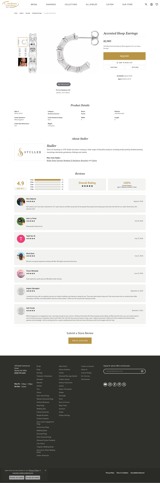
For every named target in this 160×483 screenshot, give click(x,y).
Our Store (127, 4)
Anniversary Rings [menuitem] (43, 427)
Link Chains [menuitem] (41, 443)
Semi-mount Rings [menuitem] (43, 396)
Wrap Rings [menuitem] (40, 405)
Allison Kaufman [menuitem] (64, 369)
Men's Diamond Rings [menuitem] (44, 437)
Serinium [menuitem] (62, 409)
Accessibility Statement (137, 473)
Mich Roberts (31, 199)
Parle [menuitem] (61, 399)
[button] (146, 4)
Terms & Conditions (122, 473)
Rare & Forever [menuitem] (64, 402)
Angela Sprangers (32, 288)
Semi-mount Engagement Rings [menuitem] (45, 423)
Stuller (83, 113)
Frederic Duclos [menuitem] (64, 379)
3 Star (32, 184)
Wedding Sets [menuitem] (41, 409)
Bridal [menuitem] (39, 366)
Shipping (113, 67)
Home (15, 13)
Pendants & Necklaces (71, 160)
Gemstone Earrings (36, 13)
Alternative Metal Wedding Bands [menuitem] (46, 451)
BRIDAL (34, 4)
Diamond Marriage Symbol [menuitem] (68, 376)
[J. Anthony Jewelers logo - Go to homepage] (10, 4)
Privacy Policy (110, 473)
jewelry (21, 13)
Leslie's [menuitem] (61, 386)
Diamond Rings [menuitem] (42, 434)
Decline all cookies (17, 477)
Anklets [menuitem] (39, 386)
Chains (94, 160)
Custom (110, 4)
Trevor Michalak (32, 271)
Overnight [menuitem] (62, 396)
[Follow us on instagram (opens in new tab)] (110, 384)
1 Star (32, 189)
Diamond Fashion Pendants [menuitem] (46, 440)
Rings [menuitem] (38, 369)
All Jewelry (91, 4)
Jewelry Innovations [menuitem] (65, 383)
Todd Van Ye (30, 236)
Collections (71, 4)
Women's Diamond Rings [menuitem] (45, 399)
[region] (63, 52)
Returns (135, 67)
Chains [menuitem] (39, 392)
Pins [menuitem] (38, 389)
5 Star (32, 180)
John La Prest (31, 218)
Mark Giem (30, 253)
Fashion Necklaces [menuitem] (43, 402)
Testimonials (85, 379)
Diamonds (51, 4)
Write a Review (80, 340)
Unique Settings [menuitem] (64, 415)
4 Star (32, 182)
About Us (84, 369)
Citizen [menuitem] (61, 373)
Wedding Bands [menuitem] (42, 430)
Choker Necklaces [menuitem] (43, 455)
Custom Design (86, 373)
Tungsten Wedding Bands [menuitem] (45, 447)
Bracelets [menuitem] (40, 379)
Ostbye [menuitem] (61, 392)
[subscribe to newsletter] (142, 371)
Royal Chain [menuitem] (63, 405)
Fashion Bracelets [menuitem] (43, 412)
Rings (54, 160)
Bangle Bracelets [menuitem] (42, 415)
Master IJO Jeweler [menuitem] (65, 389)
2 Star (32, 187)
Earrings (28, 13)
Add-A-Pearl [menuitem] (63, 366)
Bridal (49, 160)
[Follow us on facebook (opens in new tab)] (115, 384)
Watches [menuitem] (39, 383)
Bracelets (84, 160)
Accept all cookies (32, 477)
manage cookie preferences (22, 473)
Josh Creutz (30, 308)
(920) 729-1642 (63, 93)
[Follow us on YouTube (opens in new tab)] (105, 384)
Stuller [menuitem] (61, 412)
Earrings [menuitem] (39, 373)
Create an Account (87, 366)
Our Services (85, 376)
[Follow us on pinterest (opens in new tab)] (119, 384)
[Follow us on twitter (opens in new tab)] (124, 384)
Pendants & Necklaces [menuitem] (44, 376)
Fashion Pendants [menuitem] (43, 418)
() (62, 180)
